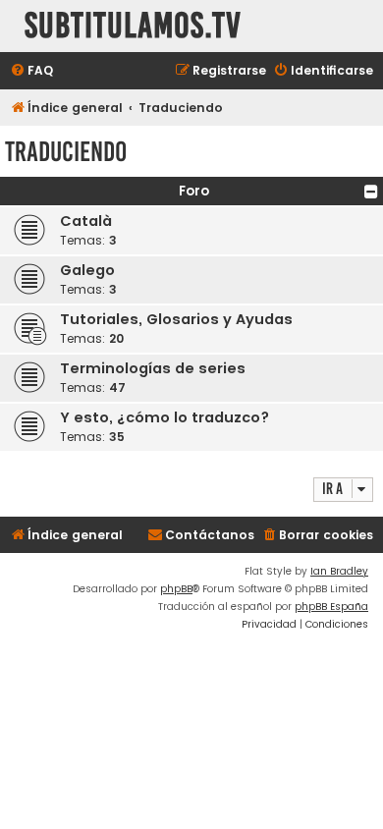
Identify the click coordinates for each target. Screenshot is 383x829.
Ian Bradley (339, 571)
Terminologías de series (153, 368)
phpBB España (331, 606)
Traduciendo (66, 152)
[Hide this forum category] (371, 191)
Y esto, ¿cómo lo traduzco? (164, 417)
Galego (87, 270)
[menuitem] (31, 71)
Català (86, 221)
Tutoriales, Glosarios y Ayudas (176, 319)
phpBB (176, 588)
